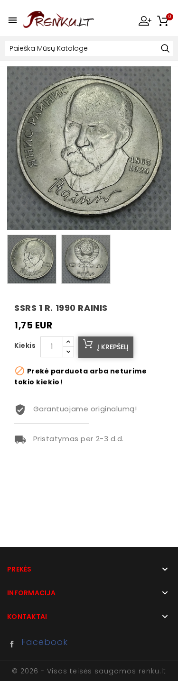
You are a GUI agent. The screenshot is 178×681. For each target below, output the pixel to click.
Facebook (14, 644)
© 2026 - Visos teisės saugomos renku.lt (89, 671)
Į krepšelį (113, 347)
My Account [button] (145, 20)
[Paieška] (165, 49)
